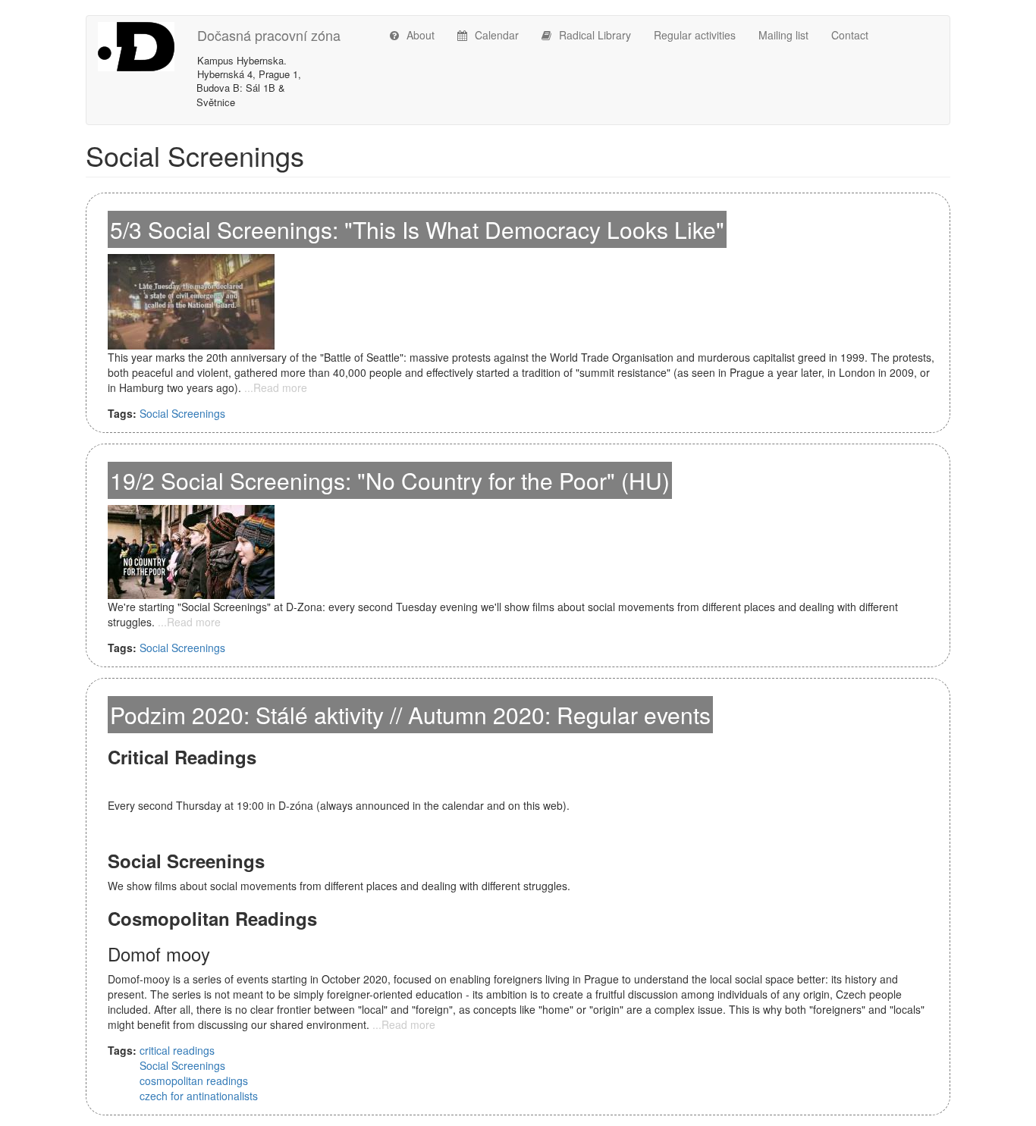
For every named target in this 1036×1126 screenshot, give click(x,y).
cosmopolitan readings (194, 1080)
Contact (849, 34)
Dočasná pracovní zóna (269, 35)
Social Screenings (182, 413)
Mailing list (783, 34)
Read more (280, 387)
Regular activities (695, 34)
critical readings (177, 1050)
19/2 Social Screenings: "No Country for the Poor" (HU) (390, 480)
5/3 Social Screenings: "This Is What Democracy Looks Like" (417, 229)
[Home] (147, 46)
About (421, 34)
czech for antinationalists (199, 1095)
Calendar (497, 34)
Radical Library (595, 34)
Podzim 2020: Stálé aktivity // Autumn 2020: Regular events (410, 714)
